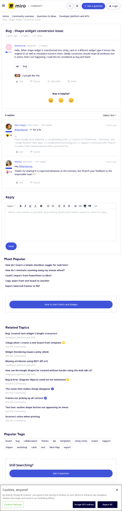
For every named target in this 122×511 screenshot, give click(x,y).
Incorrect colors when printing (22, 416)
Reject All (107, 504)
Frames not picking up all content (24, 398)
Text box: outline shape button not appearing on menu (36, 407)
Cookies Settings (13, 504)
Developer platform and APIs (74, 16)
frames (45, 440)
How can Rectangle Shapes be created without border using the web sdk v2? (48, 370)
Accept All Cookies (84, 504)
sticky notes (81, 440)
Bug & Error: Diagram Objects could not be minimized (35, 379)
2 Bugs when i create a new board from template (33, 342)
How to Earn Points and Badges (61, 304)
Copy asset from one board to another (27, 280)
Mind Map (54, 447)
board (9, 440)
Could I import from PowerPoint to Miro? (28, 275)
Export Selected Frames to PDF (22, 285)
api (17, 66)
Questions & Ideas (46, 16)
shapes (9, 447)
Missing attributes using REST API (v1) (26, 361)
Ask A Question (61, 473)
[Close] (116, 489)
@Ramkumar (21, 129)
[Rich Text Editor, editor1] (61, 225)
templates (65, 440)
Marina (18, 161)
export (67, 447)
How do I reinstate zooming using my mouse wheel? (35, 270)
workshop (22, 447)
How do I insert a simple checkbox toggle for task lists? (36, 264)
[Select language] (77, 6)
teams (95, 440)
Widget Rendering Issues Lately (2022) (26, 351)
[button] (3, 6)
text (43, 447)
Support (106, 440)
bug (25, 66)
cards (34, 447)
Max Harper (20, 125)
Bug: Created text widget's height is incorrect (31, 333)
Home (6, 16)
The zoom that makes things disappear (27, 388)
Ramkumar (20, 45)
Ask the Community (15, 346)
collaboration (30, 440)
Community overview (23, 16)
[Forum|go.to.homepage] (25, 6)
